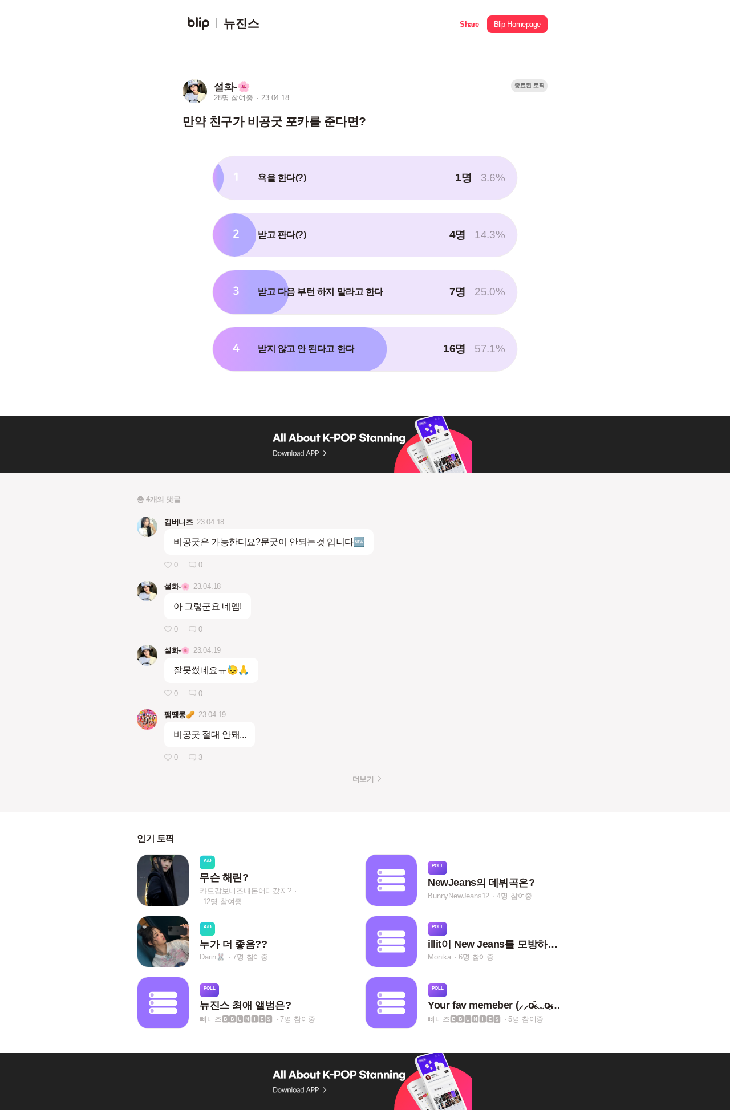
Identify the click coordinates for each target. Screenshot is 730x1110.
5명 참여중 (526, 1018)
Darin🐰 (212, 957)
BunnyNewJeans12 (458, 896)
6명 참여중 (476, 957)
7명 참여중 (250, 957)
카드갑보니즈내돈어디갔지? (245, 890)
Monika (439, 957)
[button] (469, 23)
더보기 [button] (363, 779)
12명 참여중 (222, 901)
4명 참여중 (514, 896)
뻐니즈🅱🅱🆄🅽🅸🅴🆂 (236, 1018)
